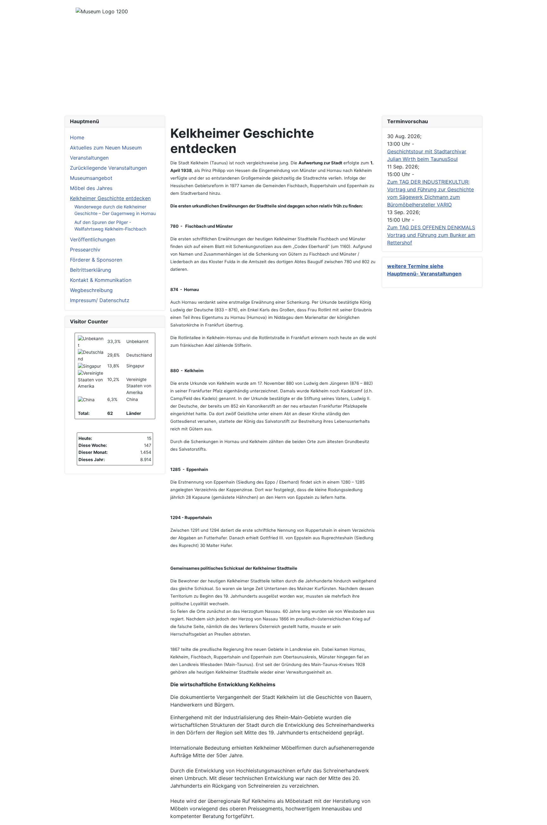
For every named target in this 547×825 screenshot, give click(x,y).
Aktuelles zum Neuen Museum (106, 147)
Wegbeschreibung (91, 290)
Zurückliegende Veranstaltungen (108, 168)
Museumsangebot (91, 178)
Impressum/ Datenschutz (99, 300)
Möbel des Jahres (91, 188)
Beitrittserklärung (90, 270)
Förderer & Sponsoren (96, 260)
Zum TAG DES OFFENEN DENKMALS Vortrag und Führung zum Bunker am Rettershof (431, 235)
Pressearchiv (85, 249)
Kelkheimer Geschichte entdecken (110, 198)
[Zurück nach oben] (539, 817)
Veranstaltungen (89, 158)
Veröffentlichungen (92, 239)
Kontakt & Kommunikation (100, 280)
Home (77, 137)
